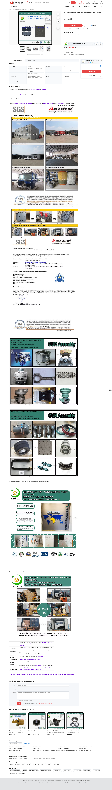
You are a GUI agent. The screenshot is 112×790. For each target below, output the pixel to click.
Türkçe (81, 782)
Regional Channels (71, 780)
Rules (102, 6)
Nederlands (58, 782)
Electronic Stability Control (38, 764)
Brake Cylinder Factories (15, 770)
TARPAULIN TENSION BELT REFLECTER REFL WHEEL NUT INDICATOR (67, 750)
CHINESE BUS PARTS (37, 748)
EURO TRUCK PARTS (37, 746)
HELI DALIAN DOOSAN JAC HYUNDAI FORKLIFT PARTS (44, 750)
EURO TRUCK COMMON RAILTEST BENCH (17, 746)
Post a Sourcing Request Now (45, 703)
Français (39, 782)
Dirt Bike (28, 764)
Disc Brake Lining (77, 770)
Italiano (49, 782)
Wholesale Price (58, 780)
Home (10, 9)
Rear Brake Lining (86, 770)
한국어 (66, 782)
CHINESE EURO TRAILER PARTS (62, 748)
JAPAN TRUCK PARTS (60, 746)
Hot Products (24, 780)
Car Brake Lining (96, 770)
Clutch (22, 764)
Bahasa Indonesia (92, 782)
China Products (30, 780)
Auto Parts (29, 9)
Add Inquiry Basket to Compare (35, 54)
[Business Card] (100, 66)
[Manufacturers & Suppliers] (16, 2)
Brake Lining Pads (67, 770)
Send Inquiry (73, 25)
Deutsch (53, 782)
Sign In (65, 54)
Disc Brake (48, 764)
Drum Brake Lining (57, 770)
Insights (88, 780)
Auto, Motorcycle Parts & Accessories (19, 9)
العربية (63, 782)
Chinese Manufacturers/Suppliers (40, 780)
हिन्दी (73, 782)
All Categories (14, 6)
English (25, 782)
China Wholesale (51, 780)
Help (79, 6)
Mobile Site (84, 780)
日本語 (70, 782)
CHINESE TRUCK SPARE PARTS (85, 746)
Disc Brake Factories (33, 770)
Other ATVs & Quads (14, 764)
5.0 (86, 62)
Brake (33, 9)
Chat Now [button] (94, 25)
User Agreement (63, 784)
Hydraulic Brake (56, 764)
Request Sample (87, 28)
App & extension (87, 6)
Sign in (101, 3)
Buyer (73, 6)
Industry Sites (64, 780)
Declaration (69, 784)
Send (19, 703)
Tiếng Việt (85, 782)
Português (34, 782)
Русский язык (44, 782)
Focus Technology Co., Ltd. (47, 784)
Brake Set (25, 770)
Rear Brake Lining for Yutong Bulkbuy (17, 773)
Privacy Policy (75, 784)
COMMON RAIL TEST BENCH (85, 750)
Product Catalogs (27, 743)
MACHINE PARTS (82, 748)
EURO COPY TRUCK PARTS (14, 750)
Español (29, 782)
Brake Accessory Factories (45, 770)
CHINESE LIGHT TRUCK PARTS (15, 748)
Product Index (78, 780)
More (10, 776)
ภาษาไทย (77, 782)
